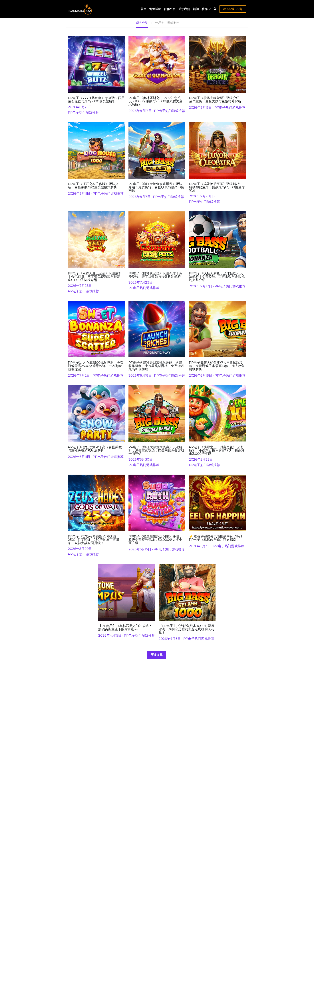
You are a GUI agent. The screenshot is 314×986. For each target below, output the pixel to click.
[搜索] (215, 9)
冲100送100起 (232, 9)
